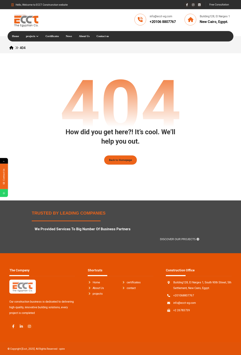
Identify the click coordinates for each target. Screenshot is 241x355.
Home (96, 282)
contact (131, 288)
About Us (98, 288)
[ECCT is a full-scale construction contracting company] (26, 20)
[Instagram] (193, 5)
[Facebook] (187, 5)
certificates (134, 282)
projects (98, 293)
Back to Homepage (120, 159)
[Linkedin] (199, 5)
